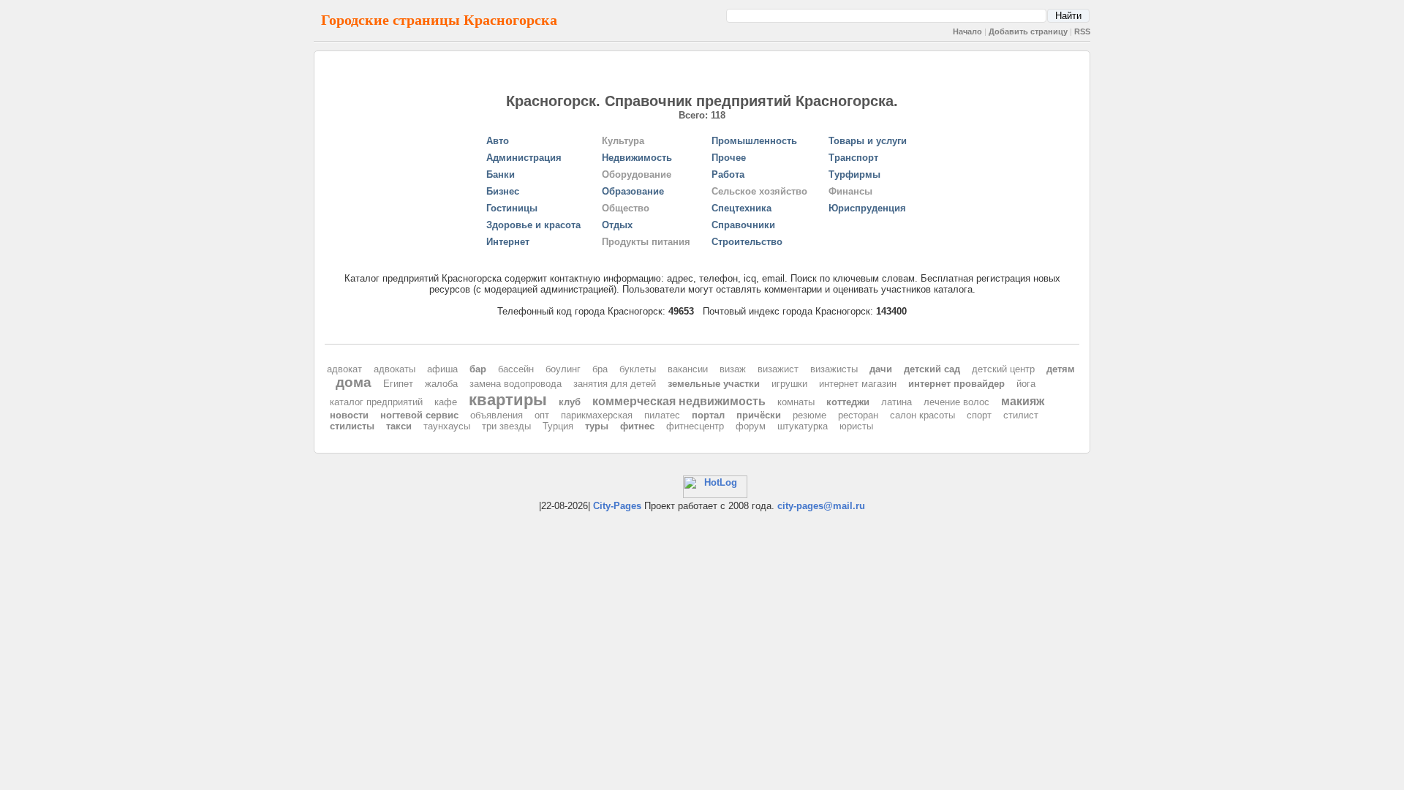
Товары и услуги (868, 140)
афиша (442, 369)
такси (399, 426)
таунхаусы (446, 426)
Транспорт (853, 157)
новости (349, 415)
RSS (1082, 31)
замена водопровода (515, 383)
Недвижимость (637, 157)
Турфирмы (854, 174)
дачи (880, 369)
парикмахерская (597, 415)
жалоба (441, 383)
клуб (570, 401)
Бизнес (502, 191)
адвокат (344, 369)
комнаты (796, 401)
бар (477, 369)
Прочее (729, 157)
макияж (1022, 401)
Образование (633, 191)
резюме (809, 415)
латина (896, 401)
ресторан (858, 415)
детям (1060, 369)
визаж (733, 369)
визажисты (834, 369)
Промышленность (754, 140)
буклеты (637, 369)
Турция (558, 426)
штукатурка (802, 426)
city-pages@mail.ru (821, 505)
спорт (979, 415)
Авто (497, 140)
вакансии (688, 369)
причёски (758, 415)
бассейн (516, 369)
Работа (728, 174)
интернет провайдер (956, 383)
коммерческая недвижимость (679, 401)
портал (708, 415)
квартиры (508, 400)
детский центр (1003, 369)
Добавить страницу (1028, 31)
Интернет (507, 241)
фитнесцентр (695, 426)
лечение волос (956, 401)
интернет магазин (858, 383)
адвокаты (394, 369)
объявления (496, 415)
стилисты (352, 426)
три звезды (506, 426)
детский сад (932, 369)
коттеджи (847, 401)
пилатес (662, 415)
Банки (500, 174)
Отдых (617, 224)
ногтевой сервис (419, 415)
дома (353, 382)
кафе (445, 401)
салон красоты (922, 415)
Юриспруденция (867, 208)
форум (751, 426)
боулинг (563, 369)
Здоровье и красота (533, 224)
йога (1025, 383)
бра (600, 369)
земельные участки (714, 383)
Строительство (747, 241)
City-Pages (617, 505)
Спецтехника (741, 208)
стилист (1020, 415)
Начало (967, 31)
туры (596, 426)
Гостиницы (511, 208)
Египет (398, 383)
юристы (856, 426)
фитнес (637, 426)
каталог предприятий (376, 401)
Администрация (524, 157)
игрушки (789, 383)
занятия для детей (614, 383)
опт (542, 415)
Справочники (743, 224)
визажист (778, 369)
